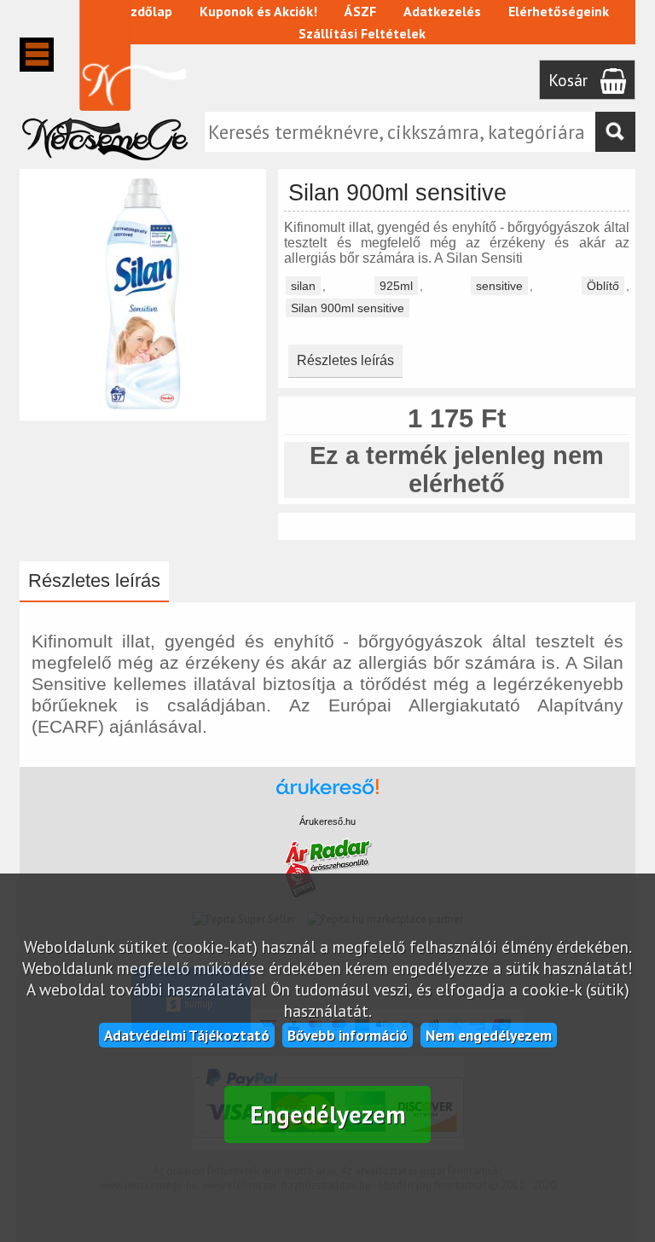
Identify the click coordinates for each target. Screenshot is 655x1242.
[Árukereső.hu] (327, 794)
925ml (396, 286)
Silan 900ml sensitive (347, 308)
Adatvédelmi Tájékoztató (187, 1035)
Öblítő (603, 286)
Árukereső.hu (327, 821)
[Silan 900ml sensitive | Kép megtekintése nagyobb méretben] (143, 412)
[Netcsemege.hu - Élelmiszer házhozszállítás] (105, 165)
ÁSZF (360, 11)
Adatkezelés (442, 11)
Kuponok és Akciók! (258, 11)
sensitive (499, 286)
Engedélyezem (328, 1114)
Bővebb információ (347, 1035)
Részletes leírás (345, 360)
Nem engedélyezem (489, 1035)
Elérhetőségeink (558, 11)
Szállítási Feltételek (362, 33)
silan (303, 286)
